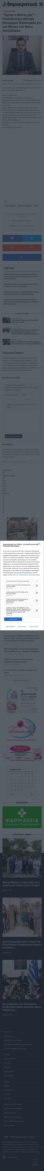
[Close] (40, 545)
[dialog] (22, 585)
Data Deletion (10, 626)
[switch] (36, 586)
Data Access (22, 626)
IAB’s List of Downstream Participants (24, 575)
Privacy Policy (33, 626)
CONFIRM (13, 619)
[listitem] (22, 581)
